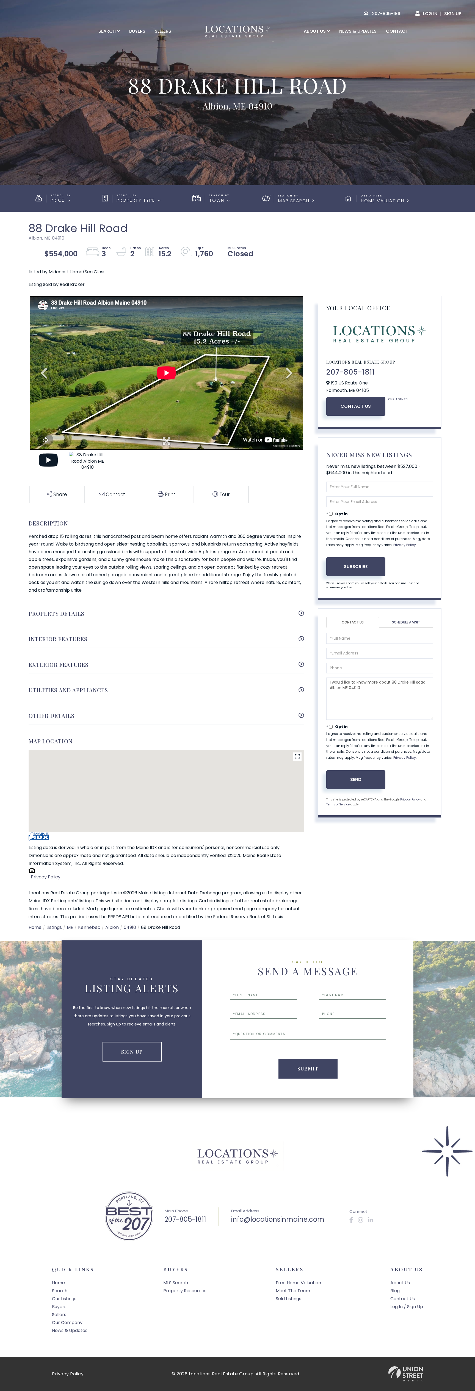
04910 (130, 927)
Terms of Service (338, 804)
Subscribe (356, 566)
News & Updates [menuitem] (358, 31)
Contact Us (356, 406)
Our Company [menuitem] (67, 1322)
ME (70, 927)
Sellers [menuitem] (163, 31)
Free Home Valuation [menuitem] (298, 1283)
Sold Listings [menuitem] (288, 1299)
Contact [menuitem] (397, 31)
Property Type (136, 200)
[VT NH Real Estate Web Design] (405, 1373)
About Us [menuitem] (315, 31)
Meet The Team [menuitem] (293, 1291)
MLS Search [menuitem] (175, 1283)
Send (355, 779)
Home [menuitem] (58, 1283)
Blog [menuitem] (395, 1291)
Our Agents (398, 399)
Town (216, 200)
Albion (112, 927)
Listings (54, 927)
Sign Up (452, 13)
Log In (430, 13)
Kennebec (89, 927)
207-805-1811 (350, 372)
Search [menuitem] (107, 31)
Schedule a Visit (406, 622)
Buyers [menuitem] (137, 31)
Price (58, 200)
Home (35, 927)
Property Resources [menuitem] (184, 1291)
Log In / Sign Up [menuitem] (406, 1306)
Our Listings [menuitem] (64, 1299)
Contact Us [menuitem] (402, 1299)
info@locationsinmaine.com (277, 1219)
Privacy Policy (45, 877)
